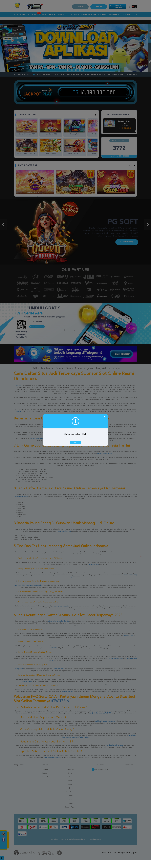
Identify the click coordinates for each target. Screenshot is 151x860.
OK (75, 442)
